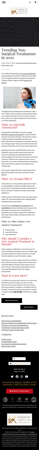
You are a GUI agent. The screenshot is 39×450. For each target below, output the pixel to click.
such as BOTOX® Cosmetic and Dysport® (16, 133)
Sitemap (32, 432)
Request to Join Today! (20, 391)
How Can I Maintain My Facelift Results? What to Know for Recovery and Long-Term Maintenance (19, 324)
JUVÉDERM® (5, 208)
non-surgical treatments (28, 73)
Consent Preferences (32, 434)
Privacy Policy (17, 434)
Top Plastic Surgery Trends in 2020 (12, 330)
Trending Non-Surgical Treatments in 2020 (15, 327)
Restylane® (26, 205)
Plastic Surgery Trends (7, 65)
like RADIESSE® (16, 205)
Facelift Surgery (6, 339)
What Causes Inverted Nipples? (11, 320)
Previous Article (11, 300)
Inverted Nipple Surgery (9, 341)
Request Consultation (20, 363)
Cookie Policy (24, 434)
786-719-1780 (18, 292)
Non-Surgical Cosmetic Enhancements (26, 63)
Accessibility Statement (7, 434)
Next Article (29, 307)
